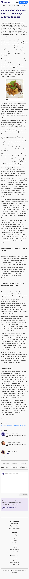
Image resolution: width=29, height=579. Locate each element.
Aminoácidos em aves (8, 425)
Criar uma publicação (8, 507)
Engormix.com (4, 5)
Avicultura (11, 5)
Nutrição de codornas (19, 5)
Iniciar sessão (23, 2)
